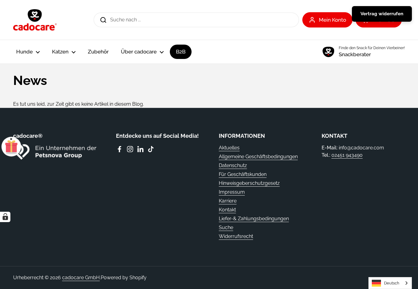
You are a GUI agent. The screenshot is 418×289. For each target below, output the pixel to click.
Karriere (228, 201)
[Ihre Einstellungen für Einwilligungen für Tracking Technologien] (5, 217)
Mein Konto (332, 20)
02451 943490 (347, 155)
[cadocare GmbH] (35, 20)
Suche (226, 227)
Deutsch (391, 283)
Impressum (232, 192)
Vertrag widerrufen (381, 13)
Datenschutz (233, 165)
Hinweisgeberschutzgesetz (249, 183)
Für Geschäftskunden (243, 174)
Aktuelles (229, 148)
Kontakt (227, 210)
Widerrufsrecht (236, 236)
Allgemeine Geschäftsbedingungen (258, 156)
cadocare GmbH (81, 277)
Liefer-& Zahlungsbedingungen (254, 218)
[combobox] (390, 283)
